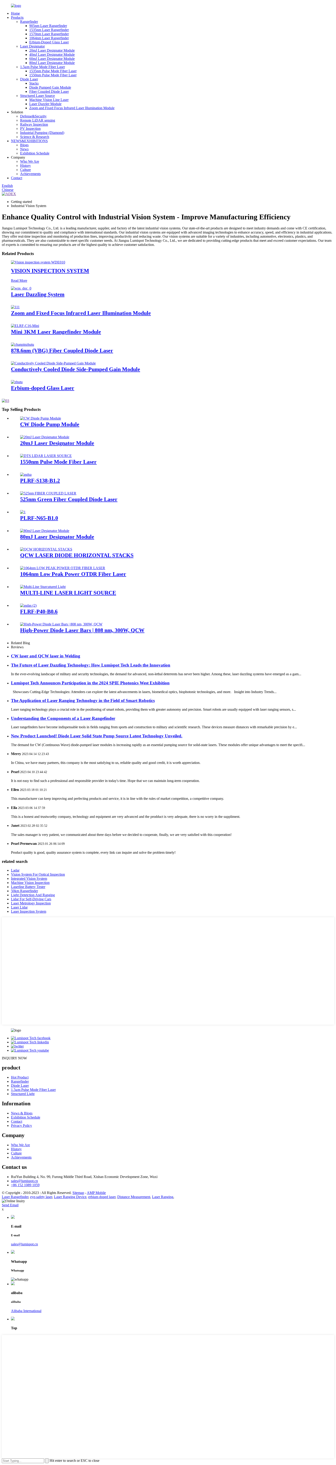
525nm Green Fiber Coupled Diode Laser (68, 499)
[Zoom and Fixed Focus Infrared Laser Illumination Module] (15, 307)
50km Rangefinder (24, 891)
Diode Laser (29, 79)
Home (15, 13)
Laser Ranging (162, 1197)
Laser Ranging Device (70, 1197)
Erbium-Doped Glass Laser (49, 42)
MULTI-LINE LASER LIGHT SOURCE (68, 593)
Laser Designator (32, 46)
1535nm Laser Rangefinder (49, 30)
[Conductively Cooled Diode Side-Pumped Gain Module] (53, 363)
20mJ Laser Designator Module (52, 50)
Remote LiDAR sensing (37, 120)
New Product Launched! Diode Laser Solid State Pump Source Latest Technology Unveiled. (96, 736)
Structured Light (23, 1094)
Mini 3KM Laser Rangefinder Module (56, 332)
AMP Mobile (96, 1193)
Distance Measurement (133, 1197)
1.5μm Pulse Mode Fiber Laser (42, 67)
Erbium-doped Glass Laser (42, 388)
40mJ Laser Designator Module (52, 54)
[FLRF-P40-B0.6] (28, 605)
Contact (16, 178)
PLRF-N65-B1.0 (39, 518)
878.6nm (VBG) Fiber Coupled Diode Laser (62, 351)
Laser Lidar (19, 907)
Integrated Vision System (29, 878)
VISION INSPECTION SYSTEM (50, 271)
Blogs (24, 145)
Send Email (10, 1205)
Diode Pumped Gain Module (50, 87)
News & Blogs (21, 1113)
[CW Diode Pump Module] (40, 418)
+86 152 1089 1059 (25, 1185)
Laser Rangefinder (15, 1197)
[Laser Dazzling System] (21, 288)
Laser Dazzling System (37, 294)
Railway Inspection (34, 124)
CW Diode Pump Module (49, 424)
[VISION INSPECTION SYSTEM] (38, 262)
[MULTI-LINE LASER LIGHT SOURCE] (43, 587)
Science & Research (34, 137)
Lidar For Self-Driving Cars (31, 899)
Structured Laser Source (37, 96)
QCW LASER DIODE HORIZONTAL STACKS (76, 555)
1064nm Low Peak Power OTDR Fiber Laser (73, 574)
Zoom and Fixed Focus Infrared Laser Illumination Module (72, 108)
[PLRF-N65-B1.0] (23, 512)
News (24, 149)
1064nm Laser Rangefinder (49, 38)
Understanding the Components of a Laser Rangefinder (63, 718)
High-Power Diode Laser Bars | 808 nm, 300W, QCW (82, 630)
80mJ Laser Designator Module (52, 63)
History (25, 166)
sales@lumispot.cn (24, 1181)
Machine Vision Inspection (30, 883)
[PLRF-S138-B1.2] (26, 474)
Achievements (30, 174)
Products (17, 17)
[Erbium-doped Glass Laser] (17, 382)
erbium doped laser (101, 1197)
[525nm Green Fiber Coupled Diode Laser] (48, 493)
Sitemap (78, 1193)
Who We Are (29, 161)
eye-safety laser (41, 1197)
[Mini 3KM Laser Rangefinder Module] (25, 326)
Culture (25, 170)
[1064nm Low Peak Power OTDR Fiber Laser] (62, 568)
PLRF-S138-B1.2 (40, 481)
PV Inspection (30, 128)
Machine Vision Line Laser (49, 100)
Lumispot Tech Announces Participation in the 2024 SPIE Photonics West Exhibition (90, 683)
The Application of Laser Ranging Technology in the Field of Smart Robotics (83, 700)
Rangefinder (29, 22)
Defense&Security (33, 116)
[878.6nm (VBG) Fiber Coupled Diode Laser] (22, 344)
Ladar (15, 870)
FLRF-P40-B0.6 (39, 611)
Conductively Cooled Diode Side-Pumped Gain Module (75, 369)
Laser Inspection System (28, 911)
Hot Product (20, 1077)
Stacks (34, 83)
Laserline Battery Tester (28, 887)
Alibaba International (26, 1311)
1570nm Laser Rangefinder (49, 34)
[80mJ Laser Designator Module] (44, 531)
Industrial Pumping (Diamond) (42, 133)
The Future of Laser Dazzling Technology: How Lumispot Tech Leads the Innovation (90, 665)
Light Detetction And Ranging (33, 895)
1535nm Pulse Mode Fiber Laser (53, 71)
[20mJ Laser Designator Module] (44, 437)
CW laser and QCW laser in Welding (45, 656)
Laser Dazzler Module (45, 104)
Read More (19, 280)
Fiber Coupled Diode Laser (49, 91)
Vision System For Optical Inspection (38, 874)
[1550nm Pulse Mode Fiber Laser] (46, 456)
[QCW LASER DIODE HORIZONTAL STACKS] (46, 549)
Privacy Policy (21, 1125)
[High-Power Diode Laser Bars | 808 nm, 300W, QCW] (61, 624)
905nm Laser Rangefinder (48, 26)
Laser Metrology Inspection (31, 903)
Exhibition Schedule (34, 153)
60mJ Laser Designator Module (52, 59)
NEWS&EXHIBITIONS (29, 141)
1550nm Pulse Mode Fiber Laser (53, 75)
